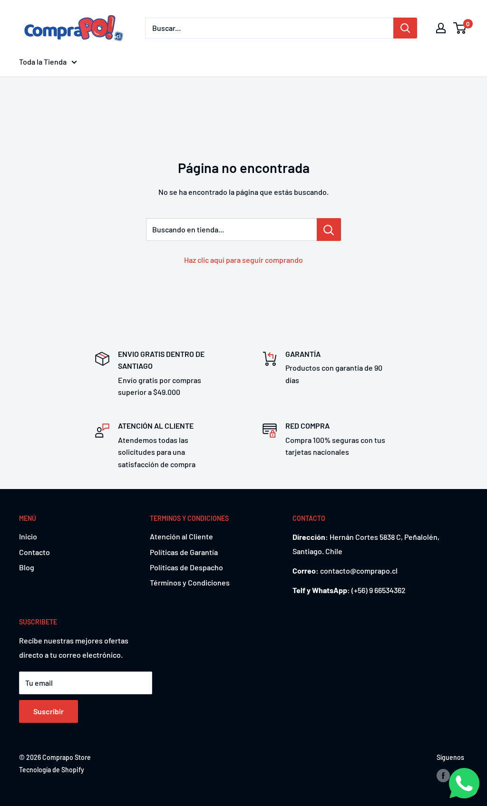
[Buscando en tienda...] (329, 229)
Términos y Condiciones (190, 582)
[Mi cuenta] (441, 28)
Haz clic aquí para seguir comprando (243, 259)
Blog (26, 567)
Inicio (28, 536)
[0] (460, 28)
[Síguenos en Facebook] (443, 775)
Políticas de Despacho (186, 567)
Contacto (34, 552)
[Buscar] (405, 28)
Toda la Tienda (43, 61)
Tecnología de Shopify (51, 770)
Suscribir (48, 711)
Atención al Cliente (181, 536)
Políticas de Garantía (184, 552)
